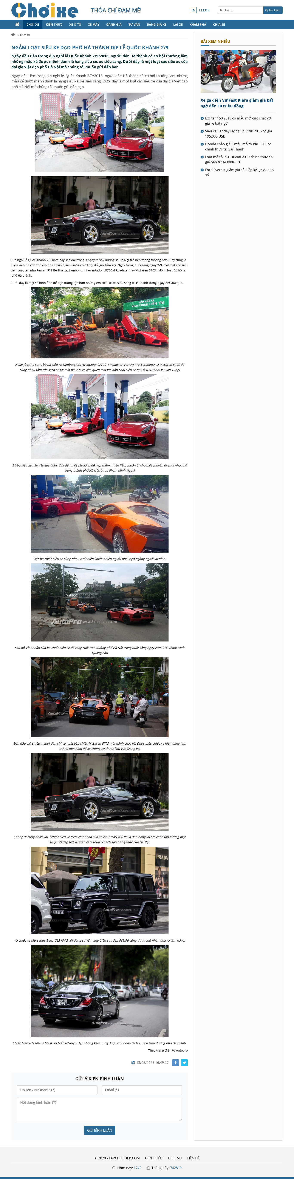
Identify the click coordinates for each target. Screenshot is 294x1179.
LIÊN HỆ (193, 1158)
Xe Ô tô (75, 24)
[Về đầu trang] (288, 472)
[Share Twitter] (184, 1062)
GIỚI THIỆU (154, 1158)
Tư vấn (134, 24)
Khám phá (198, 24)
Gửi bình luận (99, 1130)
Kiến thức (54, 24)
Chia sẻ (219, 24)
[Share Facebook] (175, 1062)
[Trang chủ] (17, 24)
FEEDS (204, 10)
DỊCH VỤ (175, 1158)
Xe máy (93, 24)
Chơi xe (32, 24)
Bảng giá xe (156, 24)
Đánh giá (114, 24)
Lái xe (178, 24)
